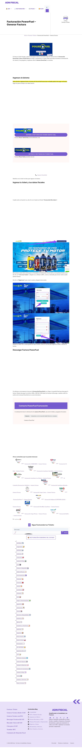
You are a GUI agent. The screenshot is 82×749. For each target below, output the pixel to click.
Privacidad (54, 743)
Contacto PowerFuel (42, 175)
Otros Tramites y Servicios (36, 729)
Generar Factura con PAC (15, 716)
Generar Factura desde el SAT (16, 713)
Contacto (72, 743)
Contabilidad (33, 712)
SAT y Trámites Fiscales (36, 714)
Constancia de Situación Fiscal (16, 733)
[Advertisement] (67, 28)
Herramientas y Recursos (36, 726)
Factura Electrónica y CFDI (36, 719)
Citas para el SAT (12, 726)
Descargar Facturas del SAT (15, 719)
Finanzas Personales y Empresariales (39, 721)
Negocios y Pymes (34, 724)
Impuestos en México (35, 717)
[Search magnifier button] (47, 10)
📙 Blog (41, 8)
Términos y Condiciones (63, 743)
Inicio (25, 35)
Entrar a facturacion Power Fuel (41, 154)
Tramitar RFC (11, 729)
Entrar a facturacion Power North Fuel (41, 135)
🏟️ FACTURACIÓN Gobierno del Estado (41, 537)
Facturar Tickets (32, 35)
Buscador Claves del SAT (14, 723)
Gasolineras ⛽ (17, 519)
